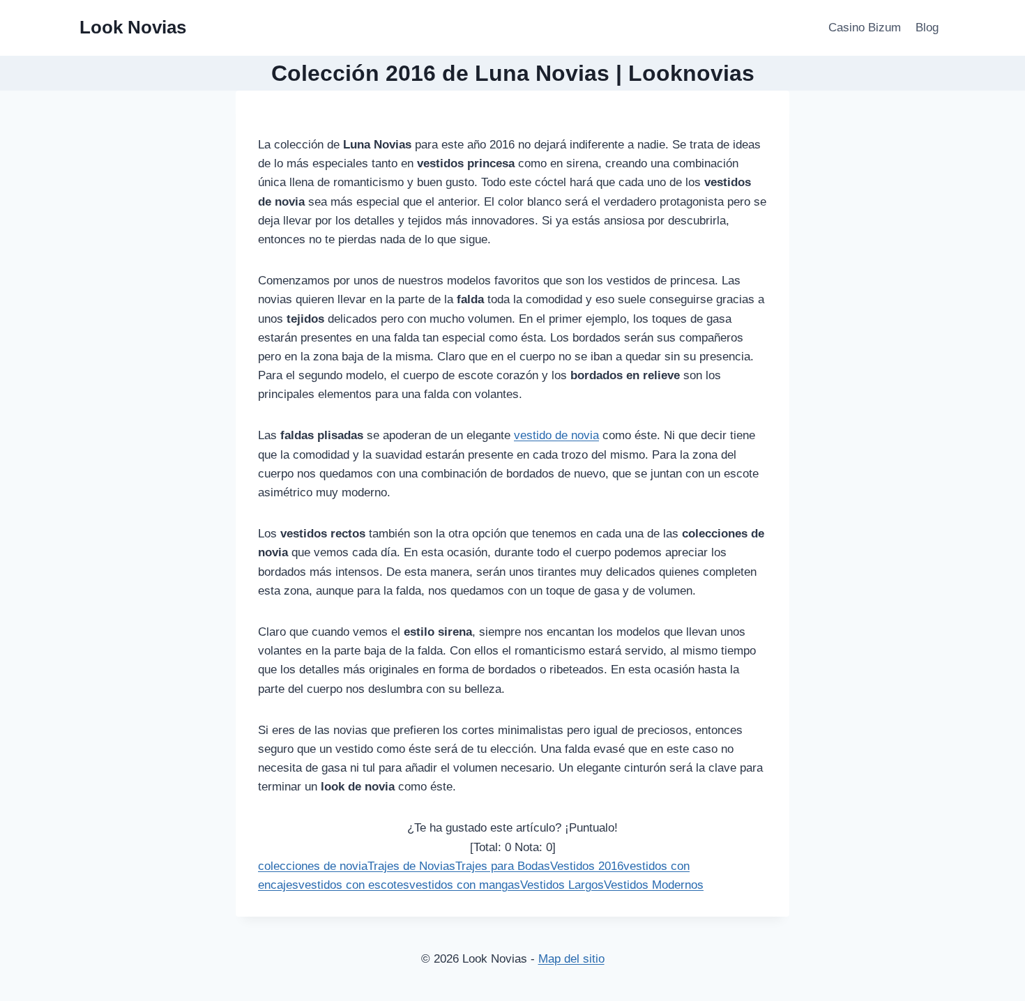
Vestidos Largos (562, 885)
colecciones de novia (312, 866)
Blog (927, 27)
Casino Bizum (864, 27)
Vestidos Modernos (654, 885)
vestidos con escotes (353, 885)
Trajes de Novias (411, 866)
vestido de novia (556, 435)
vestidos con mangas (464, 885)
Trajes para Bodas (502, 866)
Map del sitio (571, 958)
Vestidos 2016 (586, 866)
